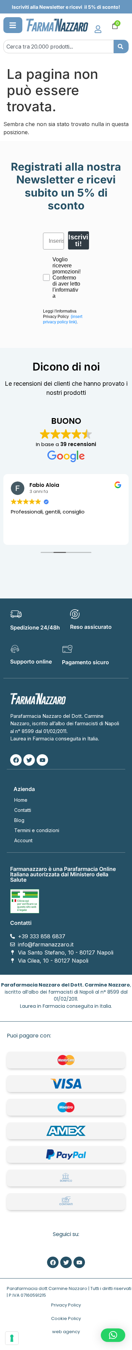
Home (20, 800)
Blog (19, 820)
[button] (13, 25)
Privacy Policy (66, 1305)
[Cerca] (121, 46)
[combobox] (58, 46)
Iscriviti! (78, 240)
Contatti (22, 810)
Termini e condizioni (36, 830)
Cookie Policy (66, 1318)
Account (23, 840)
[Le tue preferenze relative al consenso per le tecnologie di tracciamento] (11, 1338)
